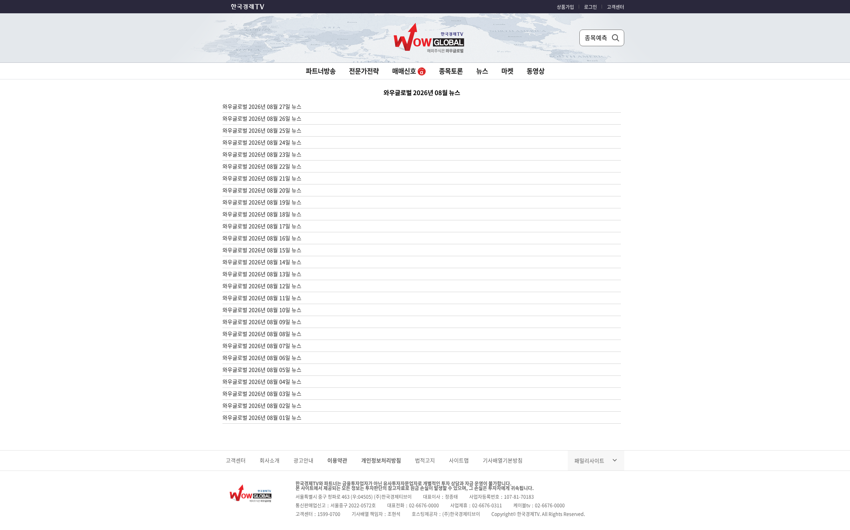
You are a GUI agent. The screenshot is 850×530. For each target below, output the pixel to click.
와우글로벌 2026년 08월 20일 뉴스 (261, 190)
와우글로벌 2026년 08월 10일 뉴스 (261, 310)
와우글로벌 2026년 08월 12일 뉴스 (261, 286)
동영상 (536, 71)
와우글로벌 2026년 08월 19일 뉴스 (261, 202)
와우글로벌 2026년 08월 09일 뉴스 (261, 322)
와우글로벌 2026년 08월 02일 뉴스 (261, 405)
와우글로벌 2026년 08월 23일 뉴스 (261, 154)
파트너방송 (321, 71)
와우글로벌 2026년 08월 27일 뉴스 (261, 106)
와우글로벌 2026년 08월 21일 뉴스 (261, 178)
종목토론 (451, 71)
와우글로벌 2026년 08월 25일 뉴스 (261, 130)
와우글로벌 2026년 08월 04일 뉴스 (261, 381)
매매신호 (405, 71)
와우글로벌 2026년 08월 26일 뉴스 (261, 118)
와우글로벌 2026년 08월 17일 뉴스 (261, 226)
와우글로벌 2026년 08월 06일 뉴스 (261, 358)
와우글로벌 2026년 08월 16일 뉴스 (261, 238)
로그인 (590, 6)
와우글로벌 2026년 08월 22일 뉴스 (261, 166)
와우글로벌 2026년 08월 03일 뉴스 (261, 393)
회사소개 (270, 460)
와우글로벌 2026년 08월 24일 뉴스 (261, 142)
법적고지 (425, 460)
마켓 (507, 71)
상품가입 (565, 6)
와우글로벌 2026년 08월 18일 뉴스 (261, 214)
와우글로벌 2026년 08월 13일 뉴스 (261, 274)
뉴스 (482, 71)
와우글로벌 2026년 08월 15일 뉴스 (261, 250)
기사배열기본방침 (503, 460)
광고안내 (303, 460)
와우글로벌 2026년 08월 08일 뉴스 (261, 334)
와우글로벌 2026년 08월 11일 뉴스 (261, 298)
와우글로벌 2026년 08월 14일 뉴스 (261, 262)
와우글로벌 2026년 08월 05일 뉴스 (261, 369)
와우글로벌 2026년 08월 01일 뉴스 (261, 417)
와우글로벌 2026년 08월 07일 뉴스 (261, 346)
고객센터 (615, 6)
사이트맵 (459, 460)
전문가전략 (364, 71)
